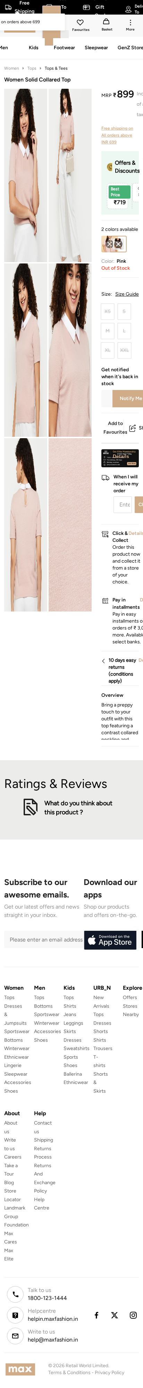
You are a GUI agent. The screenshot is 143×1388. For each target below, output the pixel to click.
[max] (22, 1369)
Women (11, 68)
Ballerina (73, 1074)
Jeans (70, 1014)
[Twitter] (115, 1315)
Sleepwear (15, 1074)
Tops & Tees (56, 68)
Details (121, 456)
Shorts (100, 1031)
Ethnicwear (16, 1057)
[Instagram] (133, 1315)
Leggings (73, 1023)
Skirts (70, 1031)
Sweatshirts (77, 1048)
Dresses (73, 1040)
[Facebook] (96, 1315)
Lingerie (13, 1065)
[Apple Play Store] (110, 940)
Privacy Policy (109, 1373)
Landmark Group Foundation (16, 1216)
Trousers (102, 1048)
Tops (31, 68)
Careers (13, 1157)
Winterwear (17, 1048)
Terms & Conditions (69, 1373)
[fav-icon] (81, 23)
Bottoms (13, 1040)
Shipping (43, 1140)
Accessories (17, 1082)
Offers (130, 997)
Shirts (70, 1006)
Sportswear (17, 1031)
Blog (9, 1183)
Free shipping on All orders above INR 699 (117, 135)
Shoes (11, 1091)
